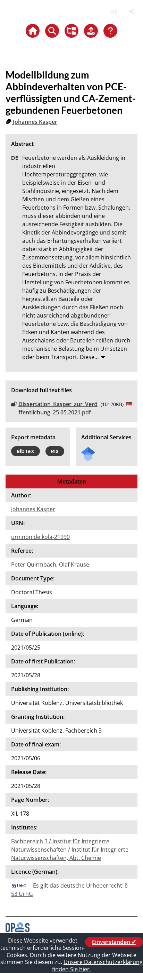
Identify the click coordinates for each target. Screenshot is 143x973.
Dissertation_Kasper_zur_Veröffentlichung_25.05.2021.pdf (58, 408)
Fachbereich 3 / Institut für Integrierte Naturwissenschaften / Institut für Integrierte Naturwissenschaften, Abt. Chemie (69, 849)
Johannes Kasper (35, 122)
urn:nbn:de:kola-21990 (40, 537)
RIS (55, 451)
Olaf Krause (74, 564)
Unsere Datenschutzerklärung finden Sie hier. (97, 965)
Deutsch (114, 12)
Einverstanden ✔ (114, 942)
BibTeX (25, 451)
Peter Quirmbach (33, 564)
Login (131, 12)
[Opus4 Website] (18, 930)
